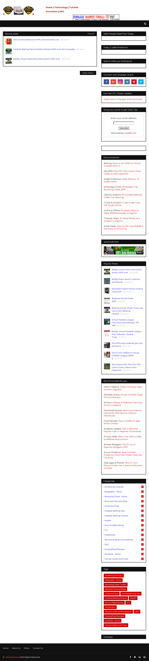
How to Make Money (124, 525)
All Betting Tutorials (124, 487)
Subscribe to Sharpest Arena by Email (123, 99)
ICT (124, 530)
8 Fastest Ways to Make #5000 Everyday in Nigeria (121, 211)
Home (49, 7)
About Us (16, 648)
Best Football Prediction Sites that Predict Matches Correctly (123, 455)
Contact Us (38, 648)
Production (124, 535)
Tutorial (73, 7)
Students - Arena (124, 554)
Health (124, 520)
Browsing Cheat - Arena (124, 496)
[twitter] (141, 81)
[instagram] (120, 81)
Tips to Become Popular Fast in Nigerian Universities (122, 430)
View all (90, 34)
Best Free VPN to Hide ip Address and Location (122, 438)
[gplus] (113, 81)
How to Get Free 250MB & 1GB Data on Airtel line (123, 227)
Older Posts (87, 73)
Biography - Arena (124, 491)
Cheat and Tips (124, 506)
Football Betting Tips (124, 511)
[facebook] (106, 81)
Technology (60, 7)
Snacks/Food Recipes (124, 549)
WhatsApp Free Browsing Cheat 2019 (121, 188)
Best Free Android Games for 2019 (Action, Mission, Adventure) (122, 413)
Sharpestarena (13, 657)
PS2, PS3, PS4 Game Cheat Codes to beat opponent (122, 172)
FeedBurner (130, 133)
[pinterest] (134, 81)
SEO (62, 11)
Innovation (52, 11)
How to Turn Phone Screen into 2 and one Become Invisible (123, 465)
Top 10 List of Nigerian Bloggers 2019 (119, 445)
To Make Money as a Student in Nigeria (122, 219)
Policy (26, 648)
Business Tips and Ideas (124, 501)
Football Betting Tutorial (124, 515)
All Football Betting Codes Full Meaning (123, 196)
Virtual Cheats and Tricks (124, 559)
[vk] (127, 81)
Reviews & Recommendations (124, 539)
